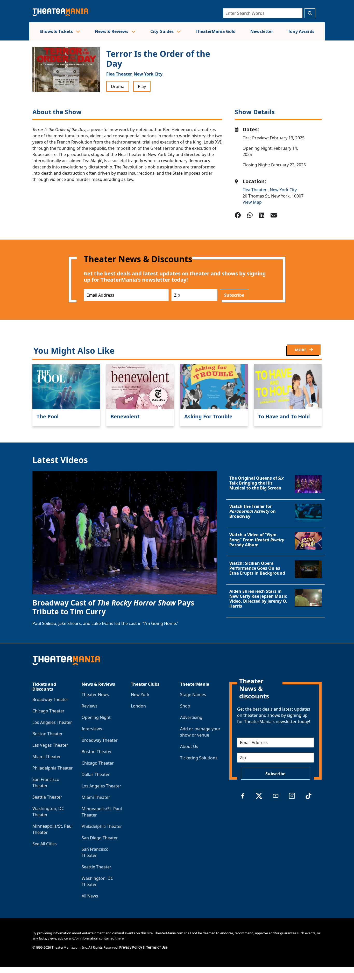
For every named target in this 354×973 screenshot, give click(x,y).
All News (90, 896)
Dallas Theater (96, 774)
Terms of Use (157, 947)
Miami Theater (46, 756)
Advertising (191, 717)
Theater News (95, 694)
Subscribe (234, 295)
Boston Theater (47, 734)
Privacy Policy (130, 947)
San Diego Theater (100, 838)
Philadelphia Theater (52, 768)
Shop (185, 706)
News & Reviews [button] (112, 31)
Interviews (92, 729)
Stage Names (193, 694)
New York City (148, 74)
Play (142, 86)
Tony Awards (301, 31)
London (138, 706)
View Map (252, 202)
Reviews (89, 706)
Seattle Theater (47, 797)
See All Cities (44, 844)
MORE (301, 349)
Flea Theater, (119, 74)
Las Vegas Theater (50, 745)
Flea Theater (255, 190)
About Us (189, 746)
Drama (117, 86)
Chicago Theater (48, 711)
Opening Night (96, 717)
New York (140, 694)
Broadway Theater (50, 699)
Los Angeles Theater (52, 722)
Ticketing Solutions (198, 758)
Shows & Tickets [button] (57, 31)
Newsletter (261, 31)
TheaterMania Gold (216, 31)
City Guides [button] (162, 31)
